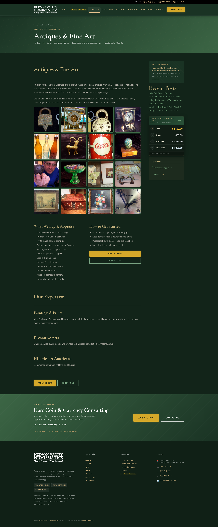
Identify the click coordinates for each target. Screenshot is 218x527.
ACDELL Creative (88, 520)
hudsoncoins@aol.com (168, 480)
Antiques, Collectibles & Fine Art (164, 111)
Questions (120, 10)
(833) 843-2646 (178, 2)
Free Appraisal (115, 253)
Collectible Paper (128, 467)
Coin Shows (146, 10)
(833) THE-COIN (164, 2)
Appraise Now (176, 10)
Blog (104, 10)
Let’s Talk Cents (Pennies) (160, 93)
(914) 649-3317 (149, 2)
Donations (133, 10)
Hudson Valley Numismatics (49, 520)
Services (94, 10)
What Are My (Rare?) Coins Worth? (165, 107)
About (64, 10)
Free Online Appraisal (163, 168)
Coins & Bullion (127, 460)
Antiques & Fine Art (129, 464)
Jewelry (125, 470)
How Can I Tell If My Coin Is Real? (164, 97)
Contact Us (115, 260)
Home (36, 25)
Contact (159, 10)
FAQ (111, 10)
